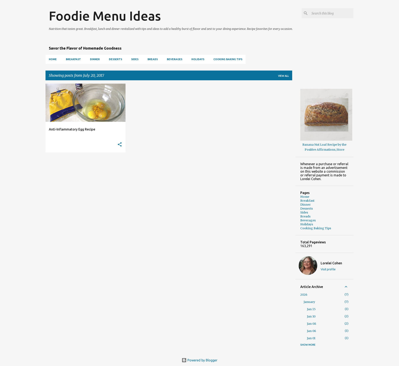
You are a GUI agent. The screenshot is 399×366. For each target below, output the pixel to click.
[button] (119, 145)
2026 (303, 294)
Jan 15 (311, 309)
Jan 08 (311, 324)
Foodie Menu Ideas (105, 16)
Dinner (95, 59)
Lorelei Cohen (331, 263)
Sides (134, 59)
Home (53, 59)
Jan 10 (311, 316)
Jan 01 (311, 338)
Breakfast (73, 59)
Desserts (115, 59)
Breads (153, 59)
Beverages (174, 59)
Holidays (197, 59)
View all (283, 75)
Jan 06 (311, 331)
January (309, 302)
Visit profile (328, 269)
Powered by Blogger (202, 360)
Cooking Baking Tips (227, 59)
